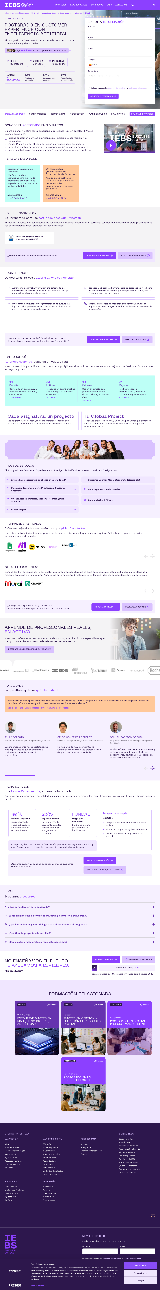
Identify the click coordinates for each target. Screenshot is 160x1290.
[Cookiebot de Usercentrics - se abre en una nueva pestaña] (15, 1285)
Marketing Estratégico (53, 1171)
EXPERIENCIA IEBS (78, 5)
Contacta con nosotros (129, 1169)
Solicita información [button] (98, 255)
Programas (14, 13)
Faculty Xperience (127, 1156)
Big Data (8, 1200)
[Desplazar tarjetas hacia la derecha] (152, 556)
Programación (49, 1200)
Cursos (84, 1154)
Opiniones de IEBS (127, 1159)
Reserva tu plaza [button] (104, 607)
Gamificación (49, 1167)
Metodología (77, 114)
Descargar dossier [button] (135, 339)
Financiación (118, 114)
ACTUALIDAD (121, 5)
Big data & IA (10, 1197)
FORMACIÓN (61, 5)
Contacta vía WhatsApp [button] (133, 255)
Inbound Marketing (51, 1154)
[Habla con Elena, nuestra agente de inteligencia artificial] (94, 968)
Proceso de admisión (128, 1145)
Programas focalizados (91, 1151)
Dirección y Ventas (51, 1174)
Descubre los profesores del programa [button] (29, 649)
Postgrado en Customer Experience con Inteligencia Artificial (65, 13)
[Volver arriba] (153, 1215)
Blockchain (48, 1186)
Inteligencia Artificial (14, 1190)
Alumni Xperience (127, 1152)
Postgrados (24, 13)
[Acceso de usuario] (156, 4)
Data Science (11, 1186)
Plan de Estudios (98, 114)
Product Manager (12, 1164)
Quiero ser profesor (128, 1166)
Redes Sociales (49, 1161)
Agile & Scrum (11, 1157)
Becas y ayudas (126, 1139)
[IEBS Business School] (11, 1244)
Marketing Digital (50, 1147)
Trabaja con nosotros (128, 1162)
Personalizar (139, 1273)
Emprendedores (12, 1147)
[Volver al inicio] (19, 5)
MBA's (7, 1144)
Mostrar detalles (37, 1285)
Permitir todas (140, 1265)
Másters (84, 1144)
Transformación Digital (15, 1151)
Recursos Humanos (13, 1161)
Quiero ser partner (127, 1172)
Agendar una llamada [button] (141, 959)
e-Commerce (49, 1151)
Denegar (140, 1281)
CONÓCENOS (97, 5)
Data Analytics (11, 1193)
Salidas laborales (15, 114)
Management (11, 1154)
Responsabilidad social (129, 1149)
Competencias (58, 114)
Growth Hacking (50, 1157)
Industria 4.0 (48, 1197)
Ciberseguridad (49, 1193)
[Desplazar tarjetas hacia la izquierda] (146, 556)
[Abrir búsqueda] (132, 5)
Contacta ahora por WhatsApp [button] (103, 870)
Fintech (46, 1190)
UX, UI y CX (34, 13)
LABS (109, 5)
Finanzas (9, 1167)
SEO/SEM (47, 1144)
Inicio (7, 13)
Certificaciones (37, 114)
